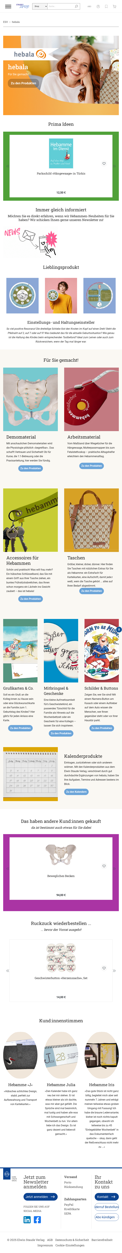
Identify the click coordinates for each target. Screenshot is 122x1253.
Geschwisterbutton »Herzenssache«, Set (61, 978)
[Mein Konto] (98, 6)
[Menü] (8, 6)
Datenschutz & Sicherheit (72, 1240)
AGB (50, 1240)
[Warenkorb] (115, 6)
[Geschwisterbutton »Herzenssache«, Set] (61, 958)
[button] (106, 6)
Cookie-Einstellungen (70, 1245)
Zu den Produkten (23, 83)
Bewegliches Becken (61, 876)
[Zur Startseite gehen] (22, 6)
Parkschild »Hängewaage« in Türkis (61, 173)
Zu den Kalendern (76, 791)
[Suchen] (76, 6)
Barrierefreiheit (102, 1240)
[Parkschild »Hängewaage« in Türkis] (61, 153)
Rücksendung (73, 1187)
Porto (67, 1182)
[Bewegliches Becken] (61, 856)
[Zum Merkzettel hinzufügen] (104, 163)
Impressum (45, 1245)
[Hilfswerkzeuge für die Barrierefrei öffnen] (119, 630)
